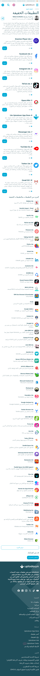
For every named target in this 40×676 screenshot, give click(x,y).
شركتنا (37, 605)
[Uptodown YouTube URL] (37, 590)
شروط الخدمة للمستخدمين (30, 657)
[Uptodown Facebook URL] (18, 590)
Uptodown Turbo (31, 643)
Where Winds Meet (31, 1)
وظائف (36, 621)
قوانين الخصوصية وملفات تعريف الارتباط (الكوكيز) (23, 660)
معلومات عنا (35, 602)
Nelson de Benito (18, 17)
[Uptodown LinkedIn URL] (22, 590)
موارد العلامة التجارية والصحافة (29, 614)
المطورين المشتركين (33, 557)
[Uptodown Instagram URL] (26, 590)
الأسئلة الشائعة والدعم (31, 646)
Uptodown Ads (33, 640)
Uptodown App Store (31, 631)
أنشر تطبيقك (35, 634)
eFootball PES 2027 (21, 1)
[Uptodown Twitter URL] (30, 590)
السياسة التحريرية (33, 608)
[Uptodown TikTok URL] (33, 590)
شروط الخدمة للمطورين (31, 666)
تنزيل (4, 48)
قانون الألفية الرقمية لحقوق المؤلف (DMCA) (24, 669)
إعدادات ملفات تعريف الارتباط (29, 663)
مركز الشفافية (34, 611)
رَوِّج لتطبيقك (35, 637)
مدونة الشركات (34, 617)
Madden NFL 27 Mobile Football (9, 1)
